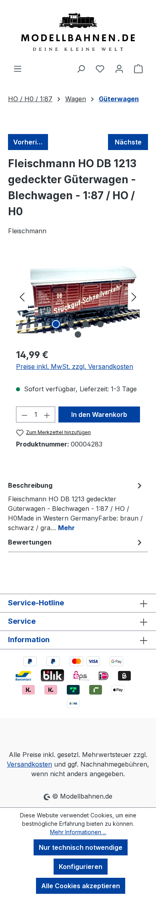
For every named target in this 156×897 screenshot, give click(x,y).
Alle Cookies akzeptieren (80, 886)
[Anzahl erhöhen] (47, 414)
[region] (78, 297)
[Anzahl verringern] (24, 414)
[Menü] (17, 68)
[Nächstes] (134, 297)
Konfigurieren (80, 867)
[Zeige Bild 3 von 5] (85, 324)
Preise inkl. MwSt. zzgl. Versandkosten (74, 366)
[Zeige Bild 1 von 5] (55, 324)
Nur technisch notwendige (80, 847)
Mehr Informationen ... (78, 832)
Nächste (128, 142)
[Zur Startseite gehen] (78, 32)
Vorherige (29, 142)
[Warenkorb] (138, 68)
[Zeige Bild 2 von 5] (70, 324)
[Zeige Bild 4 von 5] (100, 324)
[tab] (76, 506)
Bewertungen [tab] (30, 542)
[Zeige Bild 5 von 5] (78, 334)
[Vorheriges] (22, 297)
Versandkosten (29, 764)
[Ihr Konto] (119, 68)
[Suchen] (80, 68)
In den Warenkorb (99, 414)
